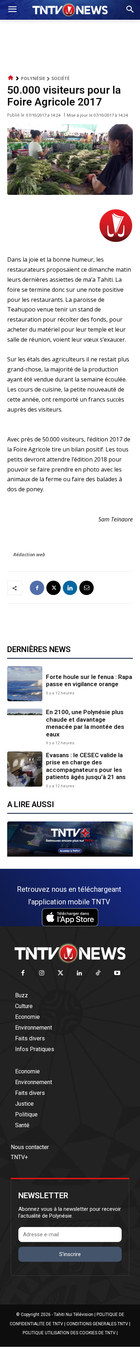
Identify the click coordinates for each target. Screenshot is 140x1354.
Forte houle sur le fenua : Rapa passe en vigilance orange (89, 680)
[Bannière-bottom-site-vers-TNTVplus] (70, 855)
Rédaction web (29, 554)
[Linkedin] (70, 588)
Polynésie (33, 78)
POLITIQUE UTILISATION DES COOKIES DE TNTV (69, 1332)
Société (60, 78)
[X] (53, 588)
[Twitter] (61, 973)
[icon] (10, 78)
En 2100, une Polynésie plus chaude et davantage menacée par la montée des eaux (85, 722)
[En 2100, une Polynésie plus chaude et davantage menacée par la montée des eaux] (24, 726)
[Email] (86, 588)
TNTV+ (19, 1157)
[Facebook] (37, 588)
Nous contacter (30, 1147)
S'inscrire (70, 1254)
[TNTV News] (70, 953)
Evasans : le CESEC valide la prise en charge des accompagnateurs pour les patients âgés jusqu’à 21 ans (86, 766)
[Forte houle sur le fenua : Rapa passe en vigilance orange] (24, 683)
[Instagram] (42, 973)
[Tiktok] (98, 973)
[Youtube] (117, 973)
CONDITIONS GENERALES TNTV (97, 1323)
